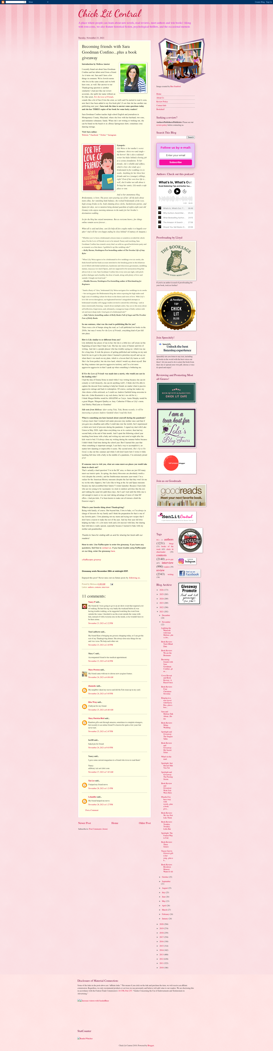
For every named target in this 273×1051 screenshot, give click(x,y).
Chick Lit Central (109, 13)
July (164, 892)
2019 (162, 928)
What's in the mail (166, 757)
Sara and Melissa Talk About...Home (167, 715)
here (113, 551)
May (164, 901)
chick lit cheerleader (164, 550)
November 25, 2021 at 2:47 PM (100, 731)
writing (170, 574)
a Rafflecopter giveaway (91, 559)
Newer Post (84, 823)
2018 (162, 932)
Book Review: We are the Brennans (166, 652)
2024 (162, 598)
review (160, 570)
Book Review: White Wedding (166, 725)
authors (91, 587)
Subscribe (175, 162)
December (166, 615)
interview (105, 587)
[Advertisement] (86, 1015)
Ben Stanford (175, 86)
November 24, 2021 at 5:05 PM (100, 693)
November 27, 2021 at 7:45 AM (100, 772)
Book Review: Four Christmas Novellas (166, 690)
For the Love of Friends (103, 96)
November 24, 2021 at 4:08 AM (100, 677)
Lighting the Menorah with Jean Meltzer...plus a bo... (167, 633)
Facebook (94, 135)
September (166, 881)
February (166, 914)
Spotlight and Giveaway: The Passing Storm (167, 776)
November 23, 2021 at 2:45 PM (100, 644)
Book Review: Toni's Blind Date (167, 644)
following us (134, 577)
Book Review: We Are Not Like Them (167, 815)
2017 (162, 937)
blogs (171, 543)
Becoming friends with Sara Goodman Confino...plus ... (167, 665)
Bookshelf (160, 109)
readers (167, 566)
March (164, 909)
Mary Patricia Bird (96, 718)
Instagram (112, 135)
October (165, 877)
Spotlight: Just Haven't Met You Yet (167, 765)
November (166, 622)
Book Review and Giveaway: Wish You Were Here (166, 788)
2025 (162, 594)
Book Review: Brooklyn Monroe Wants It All (167, 868)
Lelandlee (92, 796)
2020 (162, 924)
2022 (162, 607)
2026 (162, 589)
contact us (106, 548)
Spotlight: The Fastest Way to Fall (167, 835)
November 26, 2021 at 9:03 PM (100, 747)
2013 (162, 954)
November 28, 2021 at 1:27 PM (100, 804)
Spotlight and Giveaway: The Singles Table (167, 735)
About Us (160, 97)
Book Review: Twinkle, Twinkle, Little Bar (166, 825)
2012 (162, 959)
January (165, 918)
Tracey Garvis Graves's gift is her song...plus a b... (167, 856)
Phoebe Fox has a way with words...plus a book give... (167, 803)
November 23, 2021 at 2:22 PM (100, 623)
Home (114, 823)
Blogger (151, 1045)
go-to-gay (169, 559)
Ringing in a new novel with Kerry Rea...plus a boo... (166, 703)
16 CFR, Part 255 (125, 990)
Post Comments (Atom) (98, 829)
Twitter (103, 135)
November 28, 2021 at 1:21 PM (100, 788)
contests (98, 587)
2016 (162, 941)
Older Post (145, 823)
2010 (162, 967)
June (164, 896)
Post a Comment (91, 810)
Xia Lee (91, 780)
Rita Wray (92, 702)
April (164, 905)
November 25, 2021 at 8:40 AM (100, 709)
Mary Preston (94, 669)
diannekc (92, 685)
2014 (162, 950)
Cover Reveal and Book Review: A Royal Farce (167, 679)
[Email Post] (112, 584)
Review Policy (162, 101)
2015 (162, 945)
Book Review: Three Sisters (166, 844)
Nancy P (91, 602)
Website (85, 135)
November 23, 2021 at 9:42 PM (100, 661)
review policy (161, 125)
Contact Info (161, 105)
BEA (158, 540)
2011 (162, 963)
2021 (162, 611)
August (165, 888)
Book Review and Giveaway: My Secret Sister (166, 748)
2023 (162, 603)
